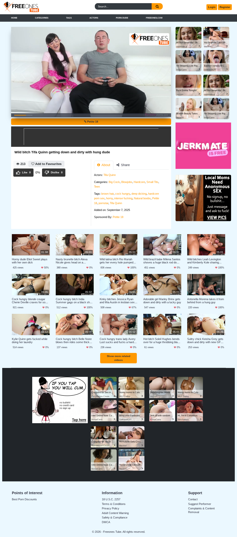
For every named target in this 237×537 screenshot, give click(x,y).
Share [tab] (125, 165)
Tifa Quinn (110, 174)
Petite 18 (92, 121)
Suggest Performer (199, 503)
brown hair (107, 193)
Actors (93, 18)
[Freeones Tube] (31, 7)
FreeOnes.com (154, 18)
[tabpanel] (132, 197)
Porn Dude (122, 18)
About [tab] (105, 165)
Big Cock (114, 182)
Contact (193, 499)
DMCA (106, 522)
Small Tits (152, 182)
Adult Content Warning (115, 513)
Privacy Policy (110, 508)
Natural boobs (142, 198)
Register (225, 7)
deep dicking (139, 193)
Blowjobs (126, 182)
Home (14, 18)
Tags (69, 18)
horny (109, 198)
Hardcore (139, 182)
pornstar (103, 203)
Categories (41, 18)
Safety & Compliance (114, 517)
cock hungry (122, 193)
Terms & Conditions (114, 503)
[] (157, 6)
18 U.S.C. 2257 (111, 499)
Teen (97, 186)
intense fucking (123, 198)
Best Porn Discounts (24, 499)
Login (212, 7)
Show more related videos (118, 358)
